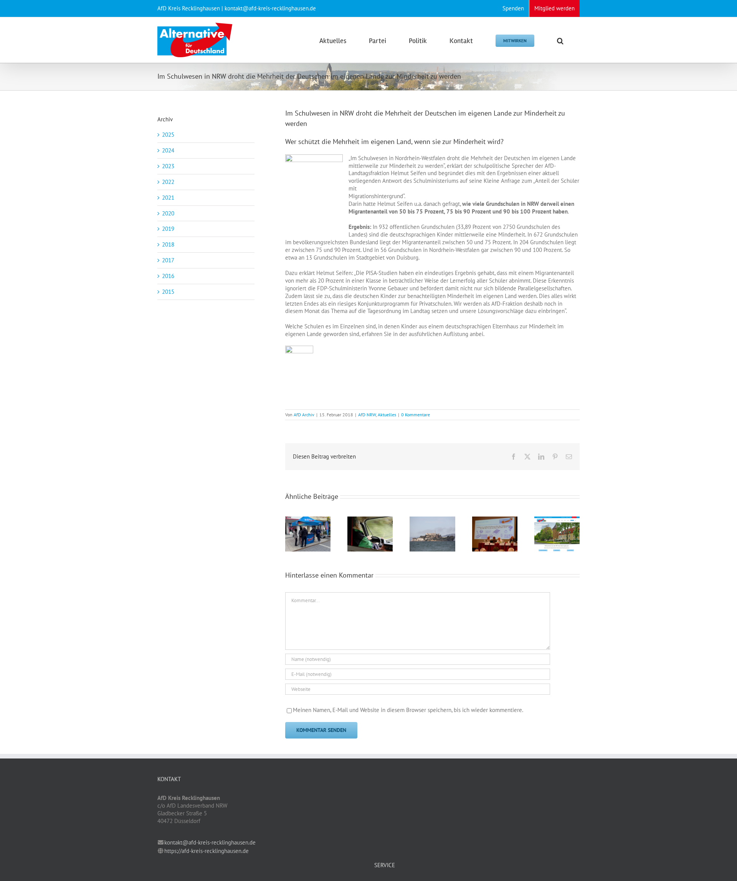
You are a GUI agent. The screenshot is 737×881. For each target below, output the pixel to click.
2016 (168, 276)
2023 (168, 166)
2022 (168, 181)
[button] (560, 40)
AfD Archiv (304, 414)
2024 (168, 150)
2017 (168, 260)
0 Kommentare (415, 414)
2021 (168, 197)
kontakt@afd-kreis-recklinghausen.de (210, 842)
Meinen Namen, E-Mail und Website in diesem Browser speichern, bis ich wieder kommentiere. (408, 710)
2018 (168, 244)
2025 (168, 134)
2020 (168, 213)
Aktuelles (387, 414)
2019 (168, 228)
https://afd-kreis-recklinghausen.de (206, 851)
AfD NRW (367, 414)
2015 (168, 291)
